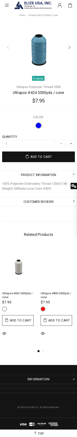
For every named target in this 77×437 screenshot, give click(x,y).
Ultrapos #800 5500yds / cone (56, 295)
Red (43, 309)
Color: (38, 117)
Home (22, 15)
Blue (38, 125)
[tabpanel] (19, 297)
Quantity (9, 137)
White (4, 309)
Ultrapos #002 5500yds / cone (17, 295)
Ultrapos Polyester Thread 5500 (38, 87)
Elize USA (33, 5)
